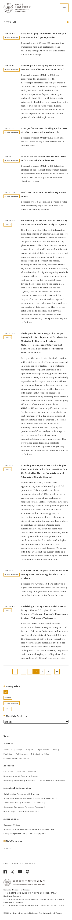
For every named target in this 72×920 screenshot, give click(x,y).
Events (8, 698)
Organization (43, 750)
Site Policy (29, 863)
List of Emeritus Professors (52, 780)
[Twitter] (12, 871)
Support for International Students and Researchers (28, 829)
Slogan (29, 750)
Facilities (7, 754)
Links (6, 863)
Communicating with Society (17, 758)
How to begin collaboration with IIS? (21, 811)
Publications (22, 754)
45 (57, 672)
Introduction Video (40, 754)
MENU (64, 7)
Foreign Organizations (14, 834)
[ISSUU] (27, 871)
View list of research (27, 772)
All (6, 692)
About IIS (8, 750)
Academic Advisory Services (16, 803)
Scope (19, 750)
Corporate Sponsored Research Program (23, 807)
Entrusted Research (45, 798)
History (56, 750)
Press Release (12, 703)
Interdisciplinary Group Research (19, 780)
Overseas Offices (11, 825)
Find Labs (8, 772)
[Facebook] (5, 871)
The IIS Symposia (37, 834)
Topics (8, 709)
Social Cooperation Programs (17, 798)
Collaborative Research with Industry (21, 794)
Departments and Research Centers (20, 776)
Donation (38, 803)
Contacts (16, 863)
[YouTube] (20, 871)
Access (7, 848)
